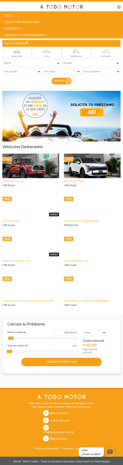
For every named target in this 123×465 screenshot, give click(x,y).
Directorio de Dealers (22, 22)
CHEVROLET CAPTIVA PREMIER (86, 301)
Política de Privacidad (46, 448)
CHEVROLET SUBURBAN (81, 221)
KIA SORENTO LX (76, 261)
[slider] (10, 338)
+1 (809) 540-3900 (59, 420)
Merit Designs (102, 461)
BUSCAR (59, 81)
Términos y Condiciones (75, 448)
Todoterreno (76, 56)
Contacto (12, 28)
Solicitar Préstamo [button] (61, 361)
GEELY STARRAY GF (16, 261)
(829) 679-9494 (58, 438)
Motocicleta (17, 56)
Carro (46, 56)
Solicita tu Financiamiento (25, 35)
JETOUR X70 (11, 221)
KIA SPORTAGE (74, 181)
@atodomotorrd (58, 413)
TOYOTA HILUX (13, 181)
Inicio (9, 15)
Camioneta (106, 56)
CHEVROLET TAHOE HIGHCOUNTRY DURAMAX (27, 301)
